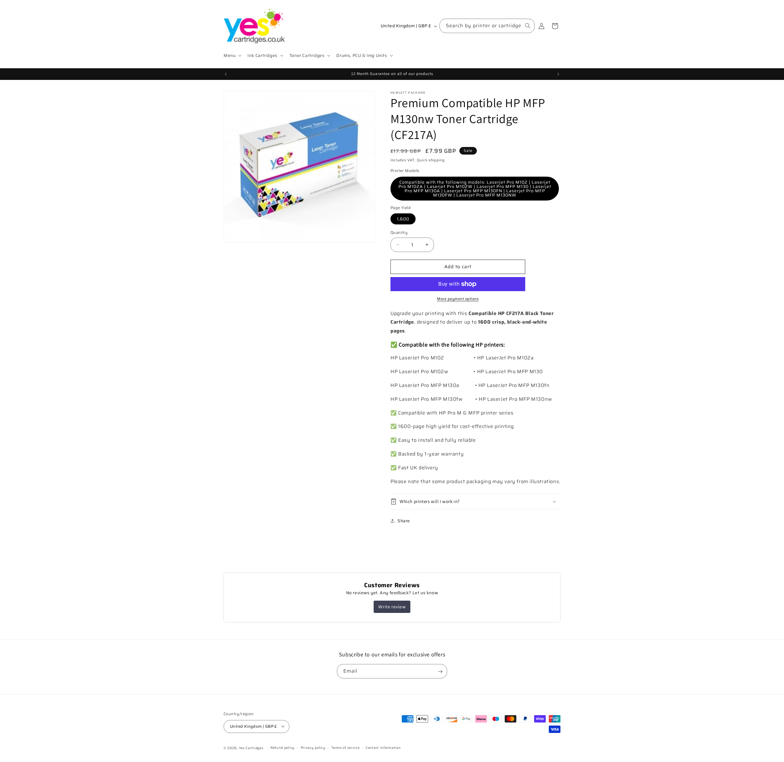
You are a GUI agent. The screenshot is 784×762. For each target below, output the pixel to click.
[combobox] (487, 26)
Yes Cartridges (251, 747)
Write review (391, 606)
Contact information (383, 747)
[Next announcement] (558, 74)
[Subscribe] (440, 671)
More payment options (458, 299)
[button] (232, 55)
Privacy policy (313, 747)
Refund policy (282, 747)
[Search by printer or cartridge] (527, 25)
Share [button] (404, 520)
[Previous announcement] (225, 74)
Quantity (399, 233)
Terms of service (345, 747)
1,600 (403, 219)
